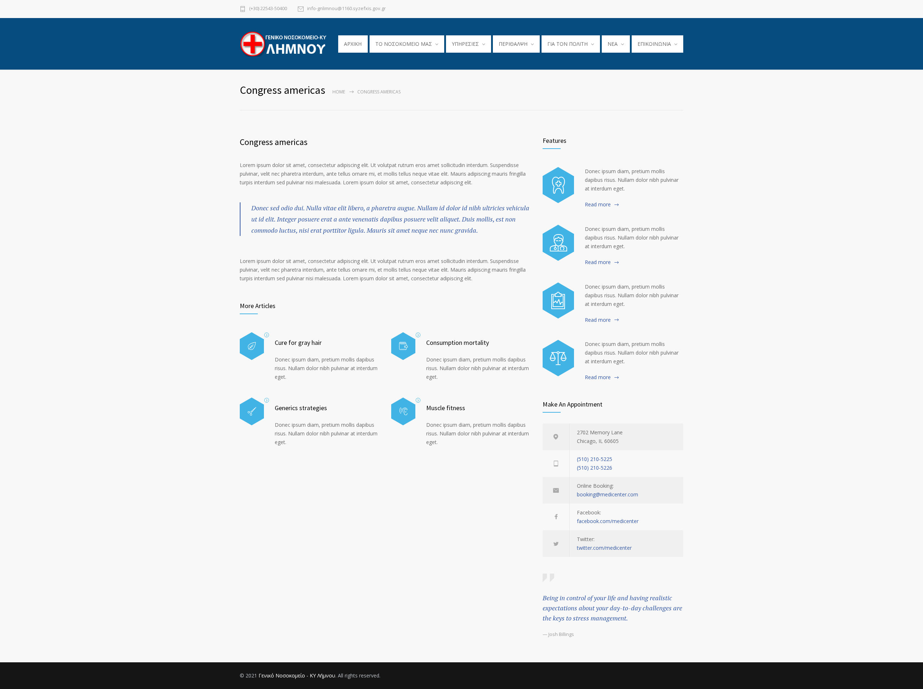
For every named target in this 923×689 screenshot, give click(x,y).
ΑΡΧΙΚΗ (353, 43)
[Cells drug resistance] (558, 243)
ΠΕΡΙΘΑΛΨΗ (513, 43)
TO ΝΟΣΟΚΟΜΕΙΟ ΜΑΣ (403, 43)
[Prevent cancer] (558, 358)
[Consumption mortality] (403, 346)
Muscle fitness (445, 408)
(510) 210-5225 (594, 459)
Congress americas (274, 142)
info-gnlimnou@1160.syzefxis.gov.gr (346, 9)
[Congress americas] (558, 300)
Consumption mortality (457, 342)
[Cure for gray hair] (252, 346)
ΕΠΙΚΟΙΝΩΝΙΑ (654, 43)
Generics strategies (301, 408)
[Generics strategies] (252, 411)
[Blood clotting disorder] (558, 185)
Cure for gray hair (298, 342)
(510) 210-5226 (594, 467)
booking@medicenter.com (607, 494)
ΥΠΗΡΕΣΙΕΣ (465, 43)
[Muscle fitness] (403, 411)
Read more (598, 204)
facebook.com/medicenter (608, 521)
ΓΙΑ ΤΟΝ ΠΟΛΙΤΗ (567, 43)
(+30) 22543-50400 (268, 9)
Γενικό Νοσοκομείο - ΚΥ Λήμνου (297, 675)
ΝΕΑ (613, 43)
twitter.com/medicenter (604, 547)
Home (338, 92)
